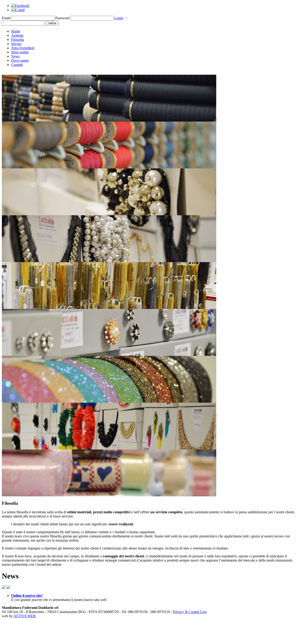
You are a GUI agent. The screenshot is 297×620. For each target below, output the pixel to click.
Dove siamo (20, 60)
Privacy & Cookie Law (190, 612)
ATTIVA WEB (24, 616)
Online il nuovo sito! (26, 596)
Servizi (16, 44)
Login (118, 18)
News (15, 56)
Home (15, 31)
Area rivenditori (22, 48)
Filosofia (17, 40)
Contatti (17, 65)
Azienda (17, 35)
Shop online (20, 52)
